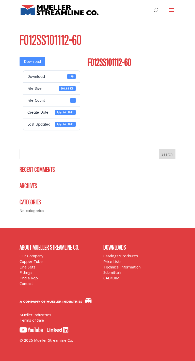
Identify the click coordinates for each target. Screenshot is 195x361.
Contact (26, 283)
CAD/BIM (111, 277)
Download (32, 61)
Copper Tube (31, 261)
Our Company (31, 255)
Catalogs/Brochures (120, 255)
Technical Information (122, 266)
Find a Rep (29, 277)
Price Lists (112, 261)
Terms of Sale (32, 320)
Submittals (112, 272)
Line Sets (28, 266)
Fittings (26, 272)
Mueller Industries (35, 314)
